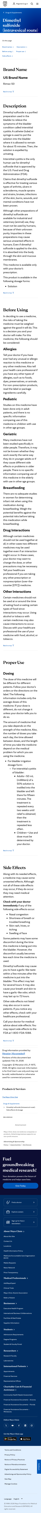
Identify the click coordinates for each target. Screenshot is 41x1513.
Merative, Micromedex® (13, 1053)
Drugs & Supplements (13, 12)
